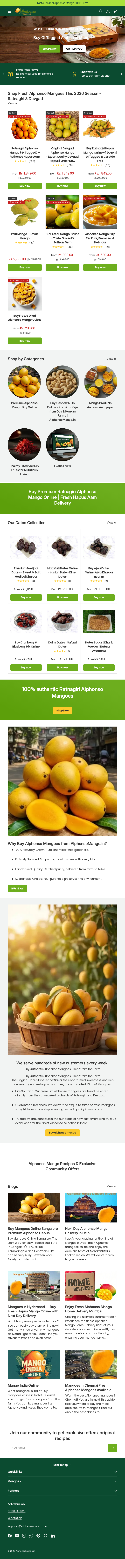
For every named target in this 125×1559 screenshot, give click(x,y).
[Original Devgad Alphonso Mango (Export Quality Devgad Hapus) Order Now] (62, 126)
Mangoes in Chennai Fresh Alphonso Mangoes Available (88, 1387)
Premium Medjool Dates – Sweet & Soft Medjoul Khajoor (26, 572)
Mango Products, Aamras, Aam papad (100, 405)
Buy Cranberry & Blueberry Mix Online (26, 645)
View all (13, 103)
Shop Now (62, 710)
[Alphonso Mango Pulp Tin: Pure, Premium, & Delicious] (100, 212)
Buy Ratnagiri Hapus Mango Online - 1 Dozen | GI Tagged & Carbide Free (100, 154)
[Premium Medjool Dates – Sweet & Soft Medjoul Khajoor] (26, 547)
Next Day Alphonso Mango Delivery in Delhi (86, 1230)
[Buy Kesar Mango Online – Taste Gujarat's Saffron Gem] (62, 212)
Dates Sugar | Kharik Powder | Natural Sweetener (99, 647)
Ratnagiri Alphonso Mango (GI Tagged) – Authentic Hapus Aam (25, 152)
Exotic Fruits (62, 466)
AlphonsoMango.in (25, 1551)
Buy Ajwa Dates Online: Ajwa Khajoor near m (99, 572)
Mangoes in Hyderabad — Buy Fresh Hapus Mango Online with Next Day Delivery (33, 1311)
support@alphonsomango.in (27, 1526)
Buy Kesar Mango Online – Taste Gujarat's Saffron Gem (62, 238)
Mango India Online (23, 1385)
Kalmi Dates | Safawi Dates (62, 645)
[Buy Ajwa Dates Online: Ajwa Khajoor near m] (99, 547)
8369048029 (16, 1511)
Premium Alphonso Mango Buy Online (24, 405)
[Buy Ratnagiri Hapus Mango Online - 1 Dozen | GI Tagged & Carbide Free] (100, 126)
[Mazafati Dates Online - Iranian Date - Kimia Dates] (62, 547)
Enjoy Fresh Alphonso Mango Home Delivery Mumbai (88, 1309)
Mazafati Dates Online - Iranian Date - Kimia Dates (62, 572)
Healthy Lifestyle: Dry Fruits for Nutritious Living (24, 470)
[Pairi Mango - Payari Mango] (25, 212)
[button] (115, 11)
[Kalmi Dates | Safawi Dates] (62, 621)
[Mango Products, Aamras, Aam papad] (100, 381)
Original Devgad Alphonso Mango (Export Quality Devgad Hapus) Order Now (62, 154)
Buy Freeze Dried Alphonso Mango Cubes (25, 318)
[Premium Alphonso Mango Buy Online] (24, 381)
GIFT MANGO (74, 48)
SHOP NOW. (81, 3)
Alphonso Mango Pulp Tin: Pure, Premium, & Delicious (100, 238)
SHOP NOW (50, 48)
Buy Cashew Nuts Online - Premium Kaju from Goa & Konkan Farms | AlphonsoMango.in (62, 411)
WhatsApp (15, 1518)
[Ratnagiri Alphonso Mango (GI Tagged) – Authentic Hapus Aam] (25, 126)
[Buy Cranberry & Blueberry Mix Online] (26, 621)
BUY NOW (17, 888)
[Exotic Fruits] (62, 444)
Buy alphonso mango (62, 1132)
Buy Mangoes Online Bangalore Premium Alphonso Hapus (33, 1230)
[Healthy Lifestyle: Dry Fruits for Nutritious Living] (24, 444)
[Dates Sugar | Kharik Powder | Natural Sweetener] (99, 621)
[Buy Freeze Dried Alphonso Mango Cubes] (25, 293)
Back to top (61, 1465)
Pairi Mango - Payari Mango (25, 236)
